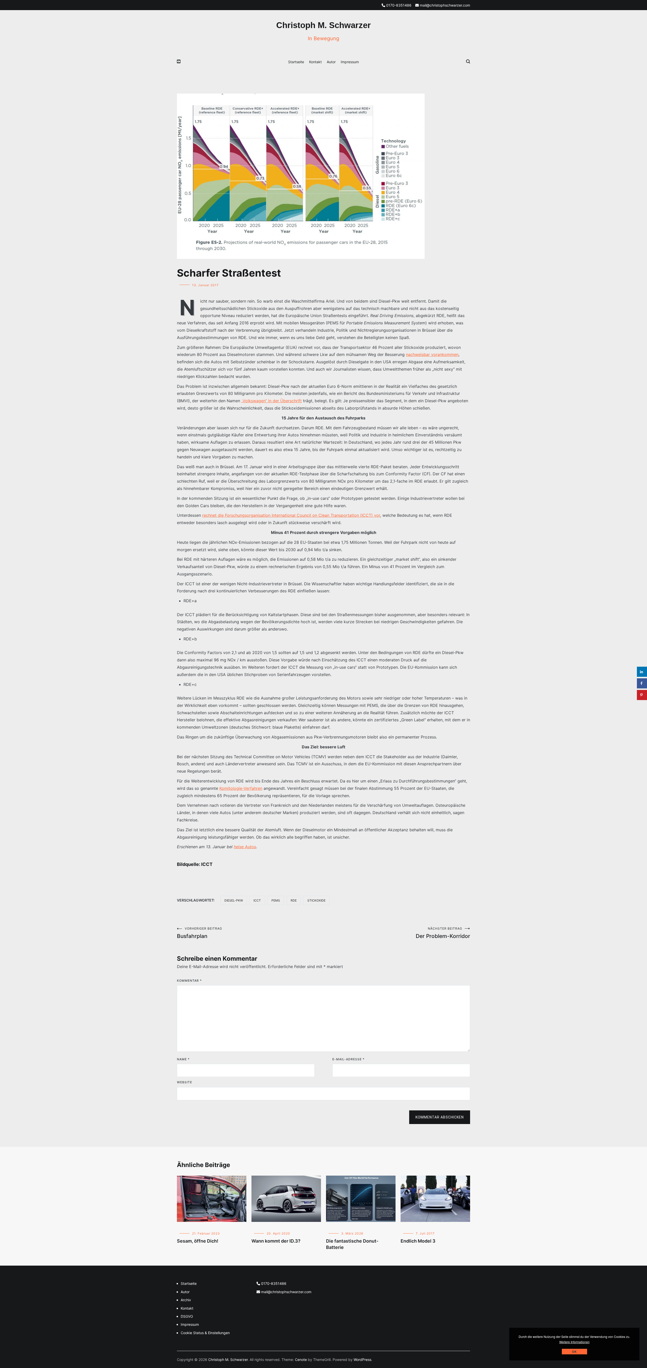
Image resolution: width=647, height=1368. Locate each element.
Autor (331, 62)
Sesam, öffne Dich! (197, 1241)
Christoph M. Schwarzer (323, 25)
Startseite (296, 62)
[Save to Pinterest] (642, 695)
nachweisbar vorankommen (432, 354)
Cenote (301, 1359)
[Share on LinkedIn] (642, 672)
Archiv (186, 1300)
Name (183, 1059)
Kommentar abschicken (439, 1117)
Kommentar (189, 980)
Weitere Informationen (574, 1342)
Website (184, 1082)
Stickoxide (316, 900)
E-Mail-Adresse (348, 1059)
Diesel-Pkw (233, 900)
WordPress (362, 1359)
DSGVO (187, 1316)
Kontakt (315, 62)
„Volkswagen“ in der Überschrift (271, 400)
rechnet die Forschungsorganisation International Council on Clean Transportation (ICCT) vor (291, 515)
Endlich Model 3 (418, 1241)
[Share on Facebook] (642, 683)
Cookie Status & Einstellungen (205, 1333)
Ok (574, 1351)
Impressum (350, 62)
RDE (294, 900)
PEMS (275, 900)
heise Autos (245, 846)
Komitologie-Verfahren (240, 788)
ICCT (257, 900)
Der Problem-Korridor (443, 933)
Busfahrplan (199, 933)
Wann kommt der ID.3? (276, 1241)
